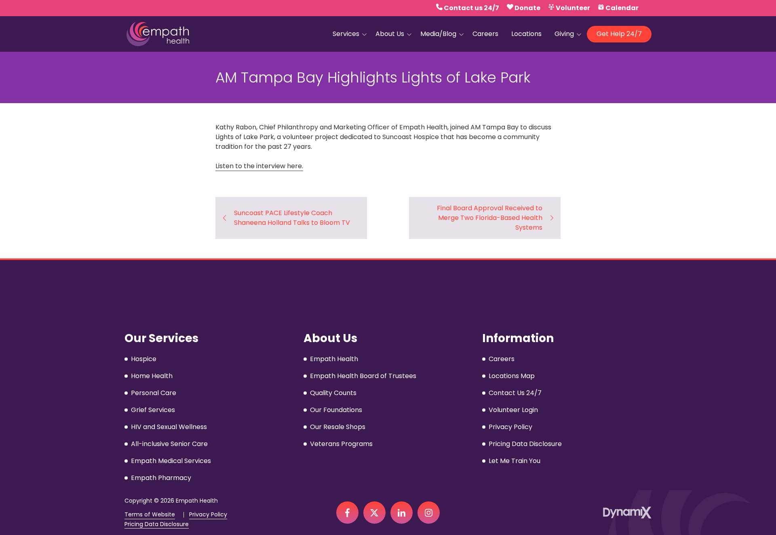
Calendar (622, 8)
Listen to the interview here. (259, 166)
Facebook (347, 512)
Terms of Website (149, 514)
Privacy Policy (208, 514)
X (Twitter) (374, 512)
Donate (527, 8)
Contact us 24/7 (471, 8)
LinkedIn (401, 512)
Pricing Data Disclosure (156, 524)
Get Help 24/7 (619, 33)
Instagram (429, 512)
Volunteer (573, 8)
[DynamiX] (627, 512)
